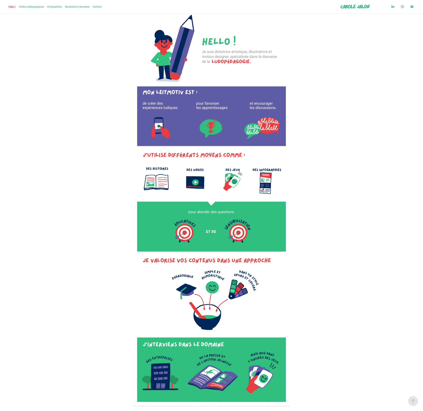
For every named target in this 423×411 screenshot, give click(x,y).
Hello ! (12, 6)
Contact (97, 6)
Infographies (54, 6)
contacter (286, 406)
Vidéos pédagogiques (31, 6)
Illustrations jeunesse (77, 6)
